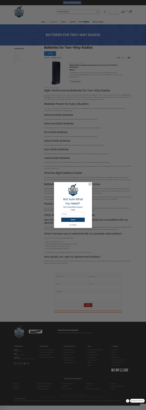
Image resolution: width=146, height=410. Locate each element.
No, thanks (73, 225)
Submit (73, 219)
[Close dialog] (90, 184)
